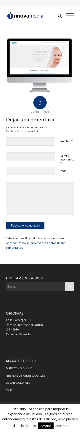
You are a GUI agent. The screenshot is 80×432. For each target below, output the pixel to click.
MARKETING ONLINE (19, 368)
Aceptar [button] (45, 426)
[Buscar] (57, 16)
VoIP (9, 390)
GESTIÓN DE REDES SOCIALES (25, 375)
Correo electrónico (67, 159)
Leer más (61, 425)
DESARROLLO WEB (18, 383)
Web (63, 170)
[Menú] (68, 16)
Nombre (66, 141)
